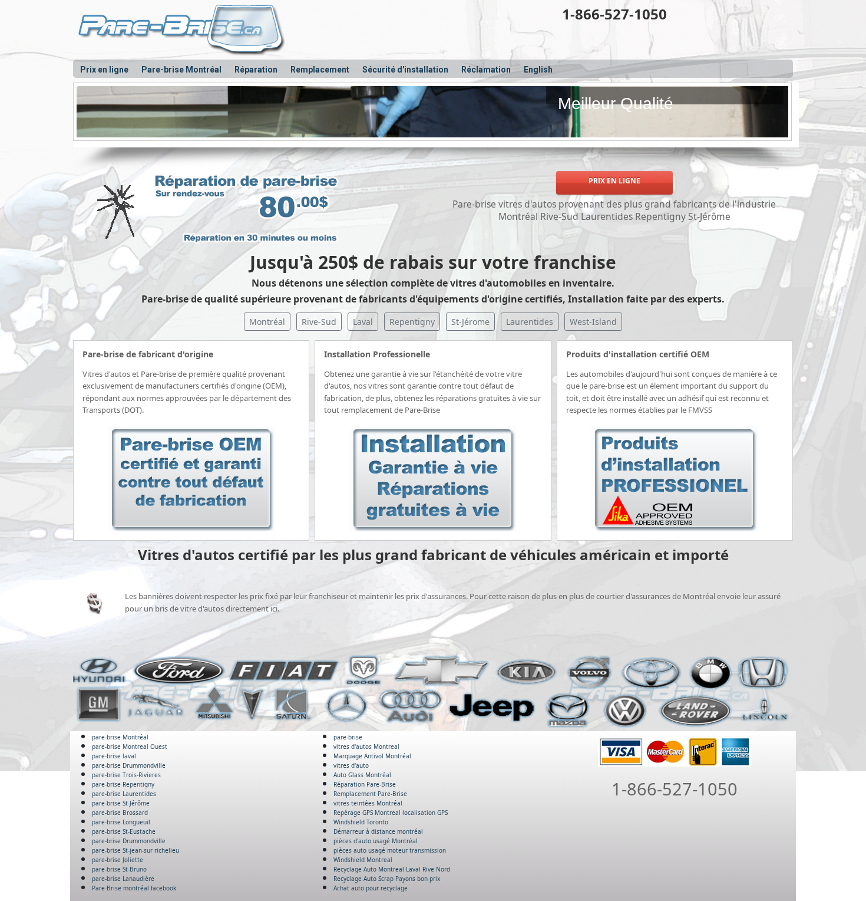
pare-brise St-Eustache (124, 831)
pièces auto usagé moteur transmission (389, 850)
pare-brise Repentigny (123, 784)
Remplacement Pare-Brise (370, 794)
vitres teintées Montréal (367, 803)
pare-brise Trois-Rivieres (126, 775)
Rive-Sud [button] (319, 321)
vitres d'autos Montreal (366, 746)
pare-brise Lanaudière (123, 878)
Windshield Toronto (360, 822)
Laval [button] (363, 321)
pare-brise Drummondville (129, 765)
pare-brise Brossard (120, 812)
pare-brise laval (114, 756)
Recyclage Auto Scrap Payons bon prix (386, 878)
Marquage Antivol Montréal (372, 756)
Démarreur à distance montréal (378, 831)
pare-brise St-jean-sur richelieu (135, 850)
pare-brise (347, 737)
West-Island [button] (593, 321)
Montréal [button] (267, 321)
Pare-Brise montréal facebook (134, 888)
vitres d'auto (351, 765)
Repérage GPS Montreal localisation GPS (390, 812)
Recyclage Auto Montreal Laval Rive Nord (391, 869)
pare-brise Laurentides (124, 794)
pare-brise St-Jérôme (121, 803)
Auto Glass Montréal (362, 775)
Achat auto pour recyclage (370, 888)
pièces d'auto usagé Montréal (375, 841)
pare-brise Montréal (120, 737)
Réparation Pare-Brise (364, 784)
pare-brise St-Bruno (119, 869)
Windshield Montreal (362, 860)
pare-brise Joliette (117, 860)
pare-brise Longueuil (121, 822)
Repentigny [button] (412, 321)
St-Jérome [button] (470, 321)
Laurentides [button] (529, 321)
